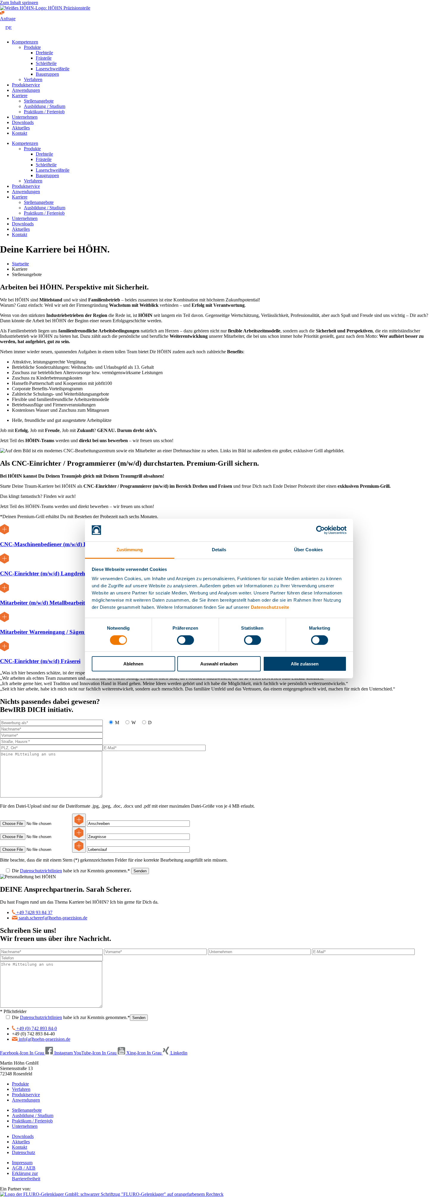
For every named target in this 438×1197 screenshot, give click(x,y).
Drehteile (44, 52)
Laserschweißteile (52, 68)
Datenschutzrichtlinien (41, 870)
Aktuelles (21, 127)
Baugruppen (47, 74)
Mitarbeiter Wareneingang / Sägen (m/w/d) (52, 632)
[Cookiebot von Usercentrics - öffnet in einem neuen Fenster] (320, 530)
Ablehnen (133, 663)
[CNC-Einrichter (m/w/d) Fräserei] (4, 649)
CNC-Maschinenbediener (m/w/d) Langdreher (56, 544)
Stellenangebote (39, 100)
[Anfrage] (2, 13)
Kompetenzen (25, 41)
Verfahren (33, 79)
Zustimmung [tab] (130, 549)
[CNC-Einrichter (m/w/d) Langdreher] (4, 561)
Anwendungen (26, 90)
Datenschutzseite (270, 607)
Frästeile (44, 58)
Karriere (19, 95)
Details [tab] (219, 549)
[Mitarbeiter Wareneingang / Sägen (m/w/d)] (4, 620)
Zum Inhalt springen (19, 2)
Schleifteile (46, 63)
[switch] (185, 640)
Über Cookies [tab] (308, 549)
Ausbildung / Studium (44, 106)
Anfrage (7, 18)
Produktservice (26, 84)
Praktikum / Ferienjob (44, 111)
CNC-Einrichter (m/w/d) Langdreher (45, 573)
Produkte (32, 47)
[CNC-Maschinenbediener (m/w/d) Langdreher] (4, 532)
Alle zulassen (305, 663)
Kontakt (19, 133)
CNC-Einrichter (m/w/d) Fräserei (40, 661)
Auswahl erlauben (219, 663)
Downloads (23, 122)
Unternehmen (25, 117)
